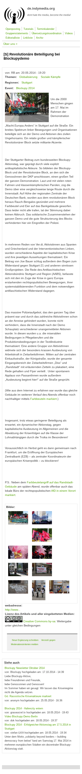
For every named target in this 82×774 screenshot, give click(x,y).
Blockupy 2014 (25, 88)
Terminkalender (45, 29)
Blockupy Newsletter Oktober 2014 (25, 668)
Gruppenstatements (17, 33)
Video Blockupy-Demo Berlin (21, 716)
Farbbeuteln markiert (43, 398)
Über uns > (10, 43)
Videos (69, 33)
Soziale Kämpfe (51, 76)
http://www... (12, 609)
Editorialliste (13, 37)
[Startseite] (14, 22)
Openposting (13, 29)
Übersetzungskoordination (47, 33)
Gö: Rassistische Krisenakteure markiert (28, 696)
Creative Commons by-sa (39, 621)
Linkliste (28, 37)
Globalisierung (28, 76)
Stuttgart (26, 82)
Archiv (39, 37)
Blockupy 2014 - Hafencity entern (24, 708)
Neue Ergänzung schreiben (25, 640)
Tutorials (28, 29)
